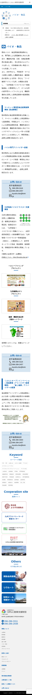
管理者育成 (10, 479)
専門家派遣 (22, 471)
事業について (5, 628)
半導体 (16, 471)
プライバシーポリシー (6, 661)
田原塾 (3, 479)
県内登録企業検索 (6, 675)
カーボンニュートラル (7, 466)
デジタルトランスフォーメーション (10, 468)
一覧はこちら (26, 23)
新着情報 (4, 665)
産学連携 (21, 35)
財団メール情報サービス (8, 684)
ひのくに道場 (18, 463)
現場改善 (11, 477)
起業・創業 (4, 641)
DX (6, 463)
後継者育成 (5, 474)
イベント (26, 35)
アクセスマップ (5, 659)
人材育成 (4, 471)
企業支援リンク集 (6, 680)
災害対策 (3, 646)
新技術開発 (25, 474)
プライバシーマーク (6, 648)
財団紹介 (4, 482)
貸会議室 (4, 485)
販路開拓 (16, 482)
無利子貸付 (5, 477)
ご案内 (6, 37)
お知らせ (11, 463)
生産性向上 (18, 477)
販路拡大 (10, 482)
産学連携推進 (26, 477)
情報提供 (11, 474)
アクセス (25, 463)
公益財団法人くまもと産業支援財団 (14, 692)
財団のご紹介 (5, 653)
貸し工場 (23, 482)
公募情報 (11, 37)
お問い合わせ (5, 688)
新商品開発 (18, 474)
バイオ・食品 (14, 35)
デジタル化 (24, 468)
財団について (4, 656)
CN (3, 463)
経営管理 (23, 479)
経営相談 (16, 479)
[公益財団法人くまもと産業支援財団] (12, 2)
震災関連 (10, 485)
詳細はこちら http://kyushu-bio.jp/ (14, 257)
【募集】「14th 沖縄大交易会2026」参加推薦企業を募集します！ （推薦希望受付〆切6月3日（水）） (17, 30)
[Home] (2, 6)
